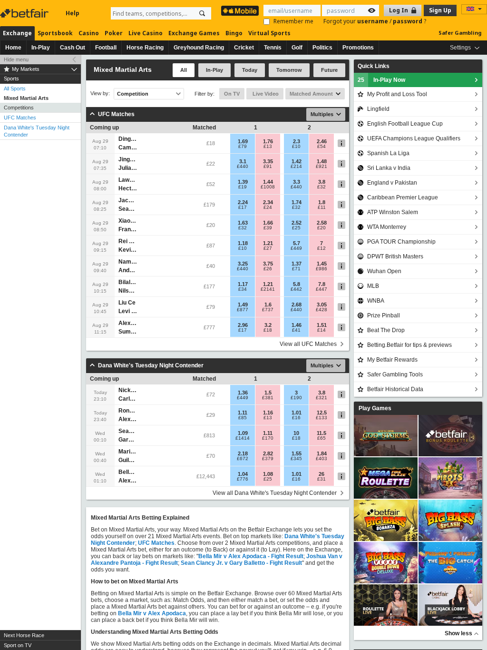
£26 (267, 268)
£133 (321, 417)
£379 (267, 458)
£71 (296, 268)
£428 (321, 309)
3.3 (296, 181)
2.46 (322, 141)
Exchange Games (194, 33)
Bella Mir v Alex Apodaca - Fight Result (250, 556)
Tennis (273, 47)
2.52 (297, 222)
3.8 (321, 181)
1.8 (321, 202)
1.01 (297, 412)
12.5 (322, 412)
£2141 (268, 289)
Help (72, 13)
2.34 (268, 202)
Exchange (17, 33)
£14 (321, 330)
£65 (321, 438)
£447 (321, 289)
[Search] (202, 13)
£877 (242, 309)
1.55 (297, 453)
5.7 (296, 243)
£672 (242, 458)
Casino (88, 33)
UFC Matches (20, 117)
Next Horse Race (24, 635)
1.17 (243, 284)
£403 (321, 458)
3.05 (322, 304)
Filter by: (204, 94)
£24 (267, 207)
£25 (296, 228)
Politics (322, 47)
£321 (321, 397)
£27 (267, 248)
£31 (321, 479)
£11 (322, 207)
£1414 (242, 438)
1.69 (243, 141)
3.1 (242, 161)
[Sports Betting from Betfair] (240, 11)
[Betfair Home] (25, 13)
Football (106, 47)
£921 (321, 166)
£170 (267, 438)
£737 (267, 309)
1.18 (243, 243)
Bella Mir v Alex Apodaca (152, 613)
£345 (296, 458)
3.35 (268, 161)
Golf (297, 47)
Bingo (234, 33)
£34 (242, 289)
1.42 (297, 161)
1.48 (322, 161)
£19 (242, 187)
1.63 (243, 222)
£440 (242, 166)
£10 (296, 146)
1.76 (268, 141)
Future (329, 70)
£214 (296, 166)
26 (321, 474)
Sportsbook (55, 33)
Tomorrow (289, 70)
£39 (267, 228)
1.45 (322, 263)
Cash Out (72, 47)
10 (296, 433)
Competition (132, 94)
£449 (296, 248)
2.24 (243, 202)
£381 (267, 397)
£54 (321, 146)
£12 (321, 248)
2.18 (243, 453)
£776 (242, 479)
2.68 (297, 304)
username (373, 21)
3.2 (268, 325)
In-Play (40, 47)
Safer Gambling (459, 32)
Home (13, 47)
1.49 (243, 304)
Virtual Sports (269, 33)
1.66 (268, 222)
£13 (267, 146)
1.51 (322, 325)
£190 (296, 397)
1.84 (322, 453)
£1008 (268, 187)
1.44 (268, 181)
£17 (242, 207)
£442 (296, 289)
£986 (321, 268)
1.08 (268, 474)
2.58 (322, 222)
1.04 (243, 474)
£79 (242, 146)
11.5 (321, 433)
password (408, 21)
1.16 (268, 412)
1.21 (268, 243)
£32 (321, 187)
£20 (321, 228)
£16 (296, 417)
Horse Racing (145, 47)
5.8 (296, 284)
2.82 (268, 453)
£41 (296, 330)
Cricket (244, 47)
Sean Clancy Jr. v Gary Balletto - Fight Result (241, 563)
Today (249, 70)
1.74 (297, 202)
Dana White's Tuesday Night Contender (36, 131)
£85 (242, 417)
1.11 (242, 412)
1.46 (297, 325)
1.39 (243, 181)
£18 (267, 330)
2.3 (296, 141)
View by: (100, 93)
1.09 (243, 433)
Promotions (358, 47)
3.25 (243, 263)
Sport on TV (17, 645)
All (183, 70)
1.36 (243, 392)
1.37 (297, 263)
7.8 (321, 284)
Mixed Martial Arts (26, 98)
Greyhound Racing (199, 47)
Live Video (265, 94)
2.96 (243, 325)
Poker (114, 33)
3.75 (268, 263)
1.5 (268, 392)
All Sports (15, 88)
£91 (267, 166)
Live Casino (145, 33)
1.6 (268, 304)
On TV (232, 94)
